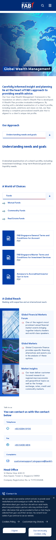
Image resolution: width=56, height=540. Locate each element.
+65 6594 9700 (23, 428)
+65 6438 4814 (22, 445)
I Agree (14, 530)
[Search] (43, 5)
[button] (28, 5)
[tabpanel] (28, 157)
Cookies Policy (9, 521)
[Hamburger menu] (50, 5)
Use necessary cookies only (40, 532)
